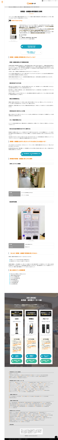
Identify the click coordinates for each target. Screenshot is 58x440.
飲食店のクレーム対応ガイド (13, 376)
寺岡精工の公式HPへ (31, 356)
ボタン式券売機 (25, 396)
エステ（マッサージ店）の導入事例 (23, 403)
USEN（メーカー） (12, 382)
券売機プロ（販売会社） (35, 386)
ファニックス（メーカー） (28, 387)
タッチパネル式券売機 (31, 396)
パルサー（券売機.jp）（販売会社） (31, 390)
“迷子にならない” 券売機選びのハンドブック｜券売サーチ (50, 0)
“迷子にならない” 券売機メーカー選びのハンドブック (18, 273)
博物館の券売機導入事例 (28, 402)
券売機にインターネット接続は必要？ (14, 412)
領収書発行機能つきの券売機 (13, 416)
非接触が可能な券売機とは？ (13, 397)
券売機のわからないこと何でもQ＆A (15, 410)
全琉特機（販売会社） (47, 390)
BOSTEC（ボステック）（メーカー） (46, 382)
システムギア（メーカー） (40, 390)
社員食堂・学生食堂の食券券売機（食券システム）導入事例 (36, 403)
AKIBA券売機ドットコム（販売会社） (44, 386)
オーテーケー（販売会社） (21, 387)
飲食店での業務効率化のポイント (44, 376)
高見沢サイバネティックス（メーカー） (45, 387)
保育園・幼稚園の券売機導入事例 (14, 403)
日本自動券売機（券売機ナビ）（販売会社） (34, 382)
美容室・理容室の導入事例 (48, 403)
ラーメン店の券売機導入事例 (30, 406)
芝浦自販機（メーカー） (20, 383)
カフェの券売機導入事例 (13, 283)
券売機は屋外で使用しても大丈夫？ (29, 420)
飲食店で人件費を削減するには (13, 377)
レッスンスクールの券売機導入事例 (46, 402)
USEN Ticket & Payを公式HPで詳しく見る (31, 46)
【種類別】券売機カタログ (13, 394)
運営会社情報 (12, 424)
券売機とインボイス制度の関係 (25, 421)
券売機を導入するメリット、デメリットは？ (15, 417)
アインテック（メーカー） (27, 383)
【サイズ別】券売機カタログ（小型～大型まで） (16, 396)
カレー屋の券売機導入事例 (14, 282)
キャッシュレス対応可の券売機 (44, 396)
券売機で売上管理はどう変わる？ (24, 412)
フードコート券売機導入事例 (13, 407)
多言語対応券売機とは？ (39, 416)
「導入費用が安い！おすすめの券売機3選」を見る (31, 154)
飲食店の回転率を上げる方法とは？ (22, 376)
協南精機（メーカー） (36, 387)
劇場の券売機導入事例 (21, 402)
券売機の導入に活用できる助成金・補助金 (29, 416)
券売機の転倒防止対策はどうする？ (34, 412)
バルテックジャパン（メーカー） (14, 386)
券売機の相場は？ (45, 416)
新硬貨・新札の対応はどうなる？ (48, 417)
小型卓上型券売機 (37, 396)
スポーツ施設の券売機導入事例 (13, 402)
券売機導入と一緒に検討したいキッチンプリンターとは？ (17, 420)
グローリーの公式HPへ (46, 356)
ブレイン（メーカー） (25, 382)
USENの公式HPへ (17, 356)
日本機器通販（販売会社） (31, 391)
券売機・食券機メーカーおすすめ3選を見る (31, 52)
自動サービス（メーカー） (22, 390)
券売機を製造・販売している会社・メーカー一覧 (17, 380)
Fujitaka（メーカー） (35, 383)
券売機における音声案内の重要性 (14, 413)
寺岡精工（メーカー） (41, 383)
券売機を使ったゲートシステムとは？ (39, 420)
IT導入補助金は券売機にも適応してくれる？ (15, 421)
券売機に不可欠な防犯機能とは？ (23, 413)
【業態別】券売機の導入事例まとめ (15, 275)
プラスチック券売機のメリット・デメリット (45, 413)
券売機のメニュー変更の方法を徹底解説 (33, 413)
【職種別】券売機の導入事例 (14, 400)
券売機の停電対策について (43, 412)
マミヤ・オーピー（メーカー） (49, 383)
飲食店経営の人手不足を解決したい (23, 377)
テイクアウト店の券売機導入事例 (15, 278)
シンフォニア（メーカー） (13, 387)
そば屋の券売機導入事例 (13, 279)
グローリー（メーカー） (13, 383)
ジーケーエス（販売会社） (23, 391)
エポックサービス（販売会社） (13, 390)
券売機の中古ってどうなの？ (38, 417)
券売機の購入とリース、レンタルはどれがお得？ (28, 417)
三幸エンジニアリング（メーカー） (14, 391)
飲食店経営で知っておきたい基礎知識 (15, 371)
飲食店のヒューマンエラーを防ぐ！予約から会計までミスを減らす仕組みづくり (15, 374)
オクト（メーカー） (28, 386)
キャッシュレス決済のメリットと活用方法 (33, 376)
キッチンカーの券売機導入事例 (14, 276)
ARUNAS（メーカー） (18, 382)
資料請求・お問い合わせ (17, 361)
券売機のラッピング (20, 416)
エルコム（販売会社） (22, 386)
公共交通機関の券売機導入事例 (36, 402)
